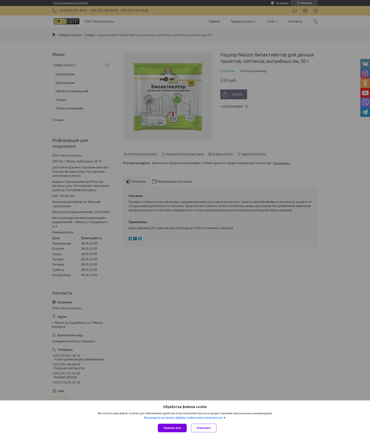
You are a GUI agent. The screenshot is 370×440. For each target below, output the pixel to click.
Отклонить (204, 427)
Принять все (172, 427)
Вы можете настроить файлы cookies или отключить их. (183, 417)
